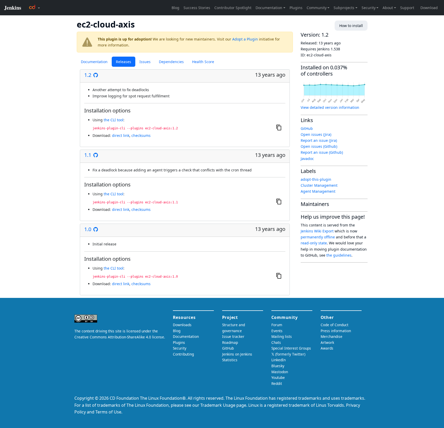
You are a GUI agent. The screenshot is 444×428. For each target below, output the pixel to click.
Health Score (203, 61)
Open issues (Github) (319, 146)
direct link (120, 135)
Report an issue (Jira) (319, 140)
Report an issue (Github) (322, 152)
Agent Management (318, 191)
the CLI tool (113, 119)
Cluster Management (319, 185)
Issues (145, 61)
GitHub (307, 128)
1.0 (87, 229)
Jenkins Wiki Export (317, 231)
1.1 (87, 155)
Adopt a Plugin (245, 39)
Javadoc (307, 158)
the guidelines (338, 255)
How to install (351, 25)
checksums (141, 135)
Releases (123, 61)
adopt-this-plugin (316, 179)
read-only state (314, 242)
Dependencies (171, 61)
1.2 (87, 75)
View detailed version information (330, 107)
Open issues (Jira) (316, 134)
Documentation (94, 61)
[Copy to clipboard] (278, 127)
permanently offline (318, 237)
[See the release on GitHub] (95, 75)
